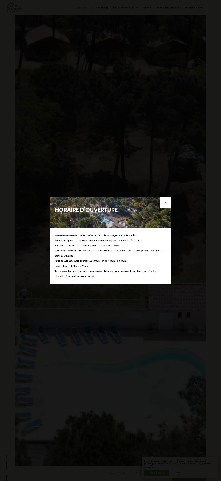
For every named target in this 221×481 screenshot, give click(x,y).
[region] (110, 240)
